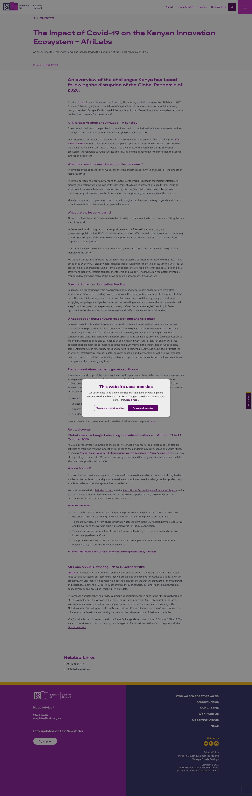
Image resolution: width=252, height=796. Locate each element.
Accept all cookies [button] (143, 408)
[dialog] (126, 398)
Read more (132, 399)
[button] (110, 408)
